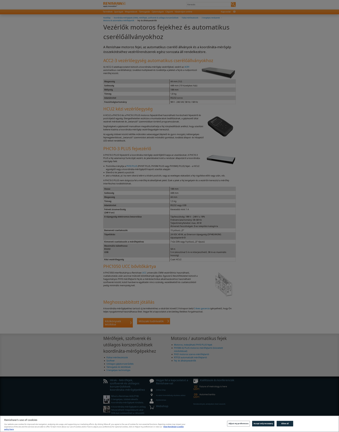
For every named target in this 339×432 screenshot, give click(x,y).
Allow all (285, 423)
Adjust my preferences (238, 423)
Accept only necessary (263, 423)
